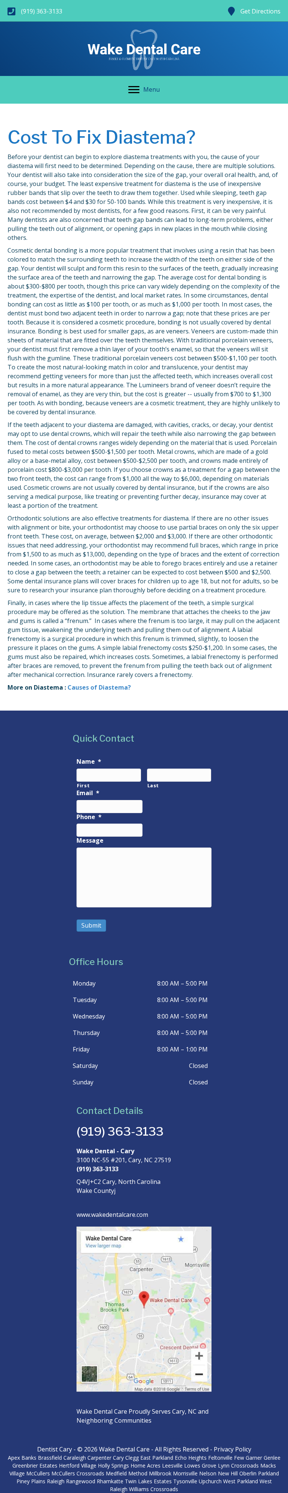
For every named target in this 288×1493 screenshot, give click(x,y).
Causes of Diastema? (99, 687)
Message (90, 841)
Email (87, 793)
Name (88, 762)
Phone (89, 817)
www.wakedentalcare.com (112, 1214)
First (83, 785)
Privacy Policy (232, 1449)
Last (153, 785)
